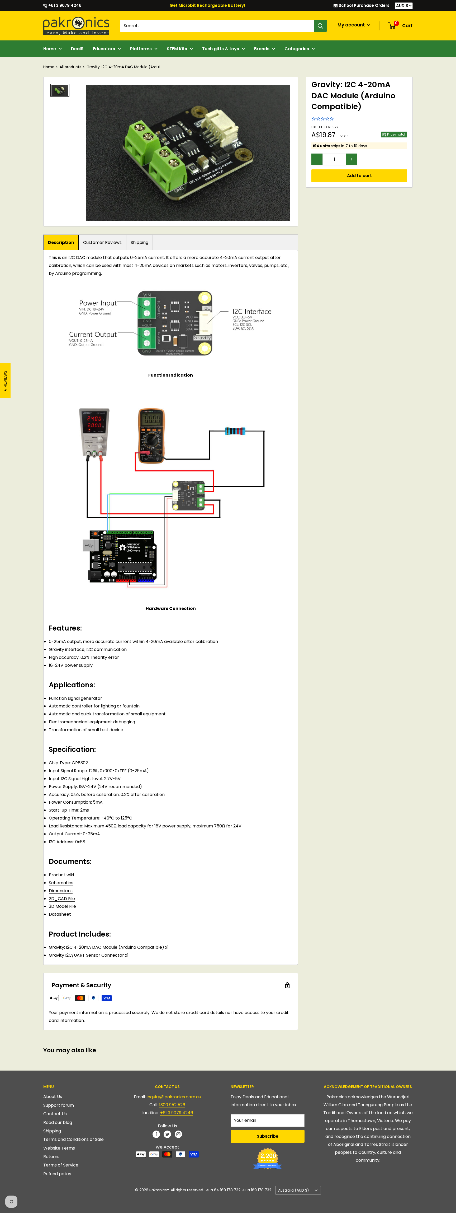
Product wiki (61, 875)
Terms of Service (60, 1165)
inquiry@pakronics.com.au (174, 1097)
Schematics (61, 883)
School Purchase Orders (364, 5)
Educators (104, 49)
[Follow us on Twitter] (167, 1134)
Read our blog (57, 1122)
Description (61, 242)
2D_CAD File (62, 899)
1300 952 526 (172, 1105)
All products (70, 67)
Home (49, 49)
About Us (52, 1097)
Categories (296, 49)
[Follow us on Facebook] (156, 1134)
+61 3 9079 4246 (64, 5)
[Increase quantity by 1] (351, 159)
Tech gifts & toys (220, 49)
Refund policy (57, 1174)
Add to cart (359, 175)
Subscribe (267, 1136)
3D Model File (62, 906)
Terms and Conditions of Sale (73, 1139)
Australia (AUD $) (293, 1190)
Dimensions (61, 891)
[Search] (320, 26)
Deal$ (77, 49)
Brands (261, 49)
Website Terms (59, 1148)
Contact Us (55, 1114)
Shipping (139, 242)
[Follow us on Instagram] (178, 1134)
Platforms (141, 49)
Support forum (58, 1105)
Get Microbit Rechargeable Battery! (207, 5)
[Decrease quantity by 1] (316, 159)
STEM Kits (177, 49)
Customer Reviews (102, 242)
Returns (51, 1157)
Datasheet (60, 914)
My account (352, 25)
